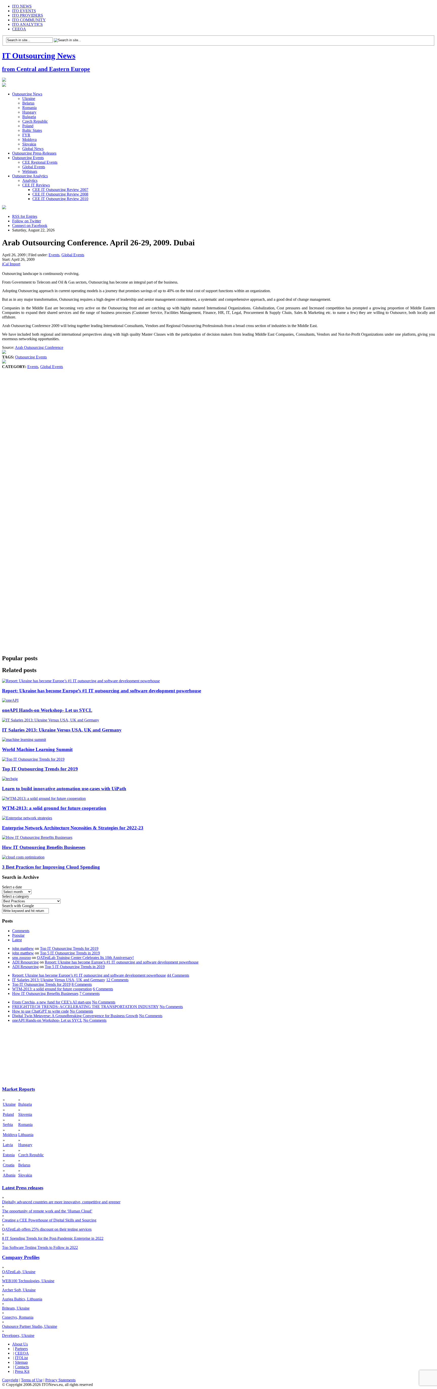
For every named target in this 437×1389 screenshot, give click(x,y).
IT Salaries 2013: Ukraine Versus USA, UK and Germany (62, 730)
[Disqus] (218, 446)
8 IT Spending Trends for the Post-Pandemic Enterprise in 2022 (52, 1238)
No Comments (103, 1002)
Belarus (28, 103)
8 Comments (82, 984)
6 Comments (103, 989)
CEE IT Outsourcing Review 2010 (60, 199)
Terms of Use (31, 1380)
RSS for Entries (24, 216)
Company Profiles (20, 1257)
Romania (29, 107)
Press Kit (22, 1371)
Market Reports (18, 1089)
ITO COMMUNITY (29, 20)
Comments (20, 931)
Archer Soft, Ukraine (19, 1290)
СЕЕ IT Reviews (36, 185)
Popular (18, 935)
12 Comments (117, 980)
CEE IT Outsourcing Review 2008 (60, 194)
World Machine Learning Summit (37, 749)
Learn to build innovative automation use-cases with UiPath (64, 788)
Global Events (33, 167)
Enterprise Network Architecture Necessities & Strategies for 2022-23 (72, 827)
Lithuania (25, 1134)
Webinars (29, 171)
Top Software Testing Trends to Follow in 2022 (40, 1247)
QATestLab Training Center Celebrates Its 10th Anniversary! (85, 957)
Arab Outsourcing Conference (39, 347)
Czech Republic (35, 121)
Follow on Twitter (26, 221)
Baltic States (32, 130)
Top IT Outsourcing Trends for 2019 (40, 769)
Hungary (29, 112)
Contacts (22, 1367)
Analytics (29, 180)
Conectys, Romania (17, 1317)
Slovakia (29, 144)
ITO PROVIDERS (27, 15)
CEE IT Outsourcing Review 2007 (60, 189)
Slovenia (25, 1114)
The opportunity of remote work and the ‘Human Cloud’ (47, 1211)
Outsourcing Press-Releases (34, 153)
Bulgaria (29, 117)
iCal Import (11, 264)
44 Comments (178, 975)
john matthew (23, 948)
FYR (26, 135)
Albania (9, 1175)
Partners (21, 1349)
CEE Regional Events (39, 162)
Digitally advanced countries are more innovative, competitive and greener (61, 1202)
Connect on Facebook (29, 225)
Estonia (9, 1155)
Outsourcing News (27, 94)
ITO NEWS (22, 6)
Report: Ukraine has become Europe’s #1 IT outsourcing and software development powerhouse (101, 690)
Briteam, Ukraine (16, 1308)
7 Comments (89, 993)
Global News (32, 148)
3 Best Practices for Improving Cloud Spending (51, 867)
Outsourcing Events (28, 158)
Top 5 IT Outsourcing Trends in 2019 (70, 953)
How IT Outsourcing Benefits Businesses (43, 847)
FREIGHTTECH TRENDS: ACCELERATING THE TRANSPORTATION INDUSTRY (85, 1007)
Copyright (10, 1380)
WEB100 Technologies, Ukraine (28, 1281)
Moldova (29, 139)
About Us (20, 1344)
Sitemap (21, 1362)
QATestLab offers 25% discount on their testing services (47, 1229)
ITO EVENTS (24, 11)
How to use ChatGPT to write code (40, 1011)
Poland (27, 126)
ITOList (21, 1358)
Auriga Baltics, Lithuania (22, 1299)
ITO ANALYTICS (27, 24)
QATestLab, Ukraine (18, 1272)
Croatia (8, 1165)
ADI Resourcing (25, 962)
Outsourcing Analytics (30, 176)
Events (54, 255)
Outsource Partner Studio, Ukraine (29, 1326)
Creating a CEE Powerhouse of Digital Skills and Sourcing (49, 1220)
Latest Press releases (22, 1187)
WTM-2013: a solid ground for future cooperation (54, 808)
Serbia (8, 1124)
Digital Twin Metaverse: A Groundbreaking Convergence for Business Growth (75, 1016)
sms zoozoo (21, 957)
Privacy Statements (60, 1380)
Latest (17, 940)
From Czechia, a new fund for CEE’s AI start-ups (51, 1002)
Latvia (8, 1145)
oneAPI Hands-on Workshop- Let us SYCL (47, 710)
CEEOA (19, 29)
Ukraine (28, 98)
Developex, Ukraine (18, 1335)
